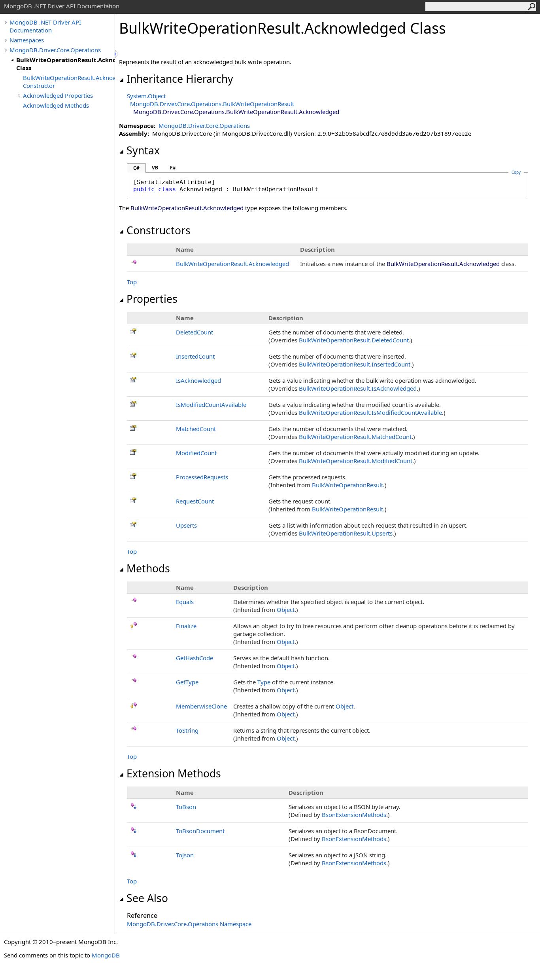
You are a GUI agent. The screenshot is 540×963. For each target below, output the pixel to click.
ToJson (185, 855)
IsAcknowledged (198, 380)
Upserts (186, 525)
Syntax (143, 150)
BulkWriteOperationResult (347, 485)
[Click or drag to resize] (117, 54)
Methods (148, 568)
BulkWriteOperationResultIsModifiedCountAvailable (370, 412)
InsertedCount (195, 356)
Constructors (159, 230)
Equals (185, 602)
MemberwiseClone (201, 706)
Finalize (186, 626)
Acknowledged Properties (58, 95)
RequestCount (195, 501)
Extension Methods (174, 773)
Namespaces (26, 40)
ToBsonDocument (200, 831)
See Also (147, 898)
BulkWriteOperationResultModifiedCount (355, 461)
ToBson (186, 807)
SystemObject (146, 96)
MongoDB (106, 955)
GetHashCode (194, 658)
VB (155, 167)
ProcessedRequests (202, 477)
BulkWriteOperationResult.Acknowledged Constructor (69, 81)
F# (173, 167)
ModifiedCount (196, 453)
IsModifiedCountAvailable (211, 404)
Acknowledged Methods (56, 105)
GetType (187, 682)
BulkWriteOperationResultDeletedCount (354, 340)
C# (136, 168)
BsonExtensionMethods (354, 815)
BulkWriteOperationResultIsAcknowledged (358, 388)
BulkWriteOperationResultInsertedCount (354, 364)
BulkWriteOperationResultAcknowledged (232, 264)
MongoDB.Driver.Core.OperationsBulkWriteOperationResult (212, 104)
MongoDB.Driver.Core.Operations (55, 50)
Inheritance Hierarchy (180, 79)
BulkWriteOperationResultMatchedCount (355, 437)
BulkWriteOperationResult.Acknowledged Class (65, 64)
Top (132, 282)
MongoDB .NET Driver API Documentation (45, 26)
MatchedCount (196, 429)
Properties (152, 299)
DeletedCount (194, 332)
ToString (187, 730)
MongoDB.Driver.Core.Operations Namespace (189, 924)
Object (286, 610)
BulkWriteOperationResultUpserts (346, 533)
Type (263, 682)
